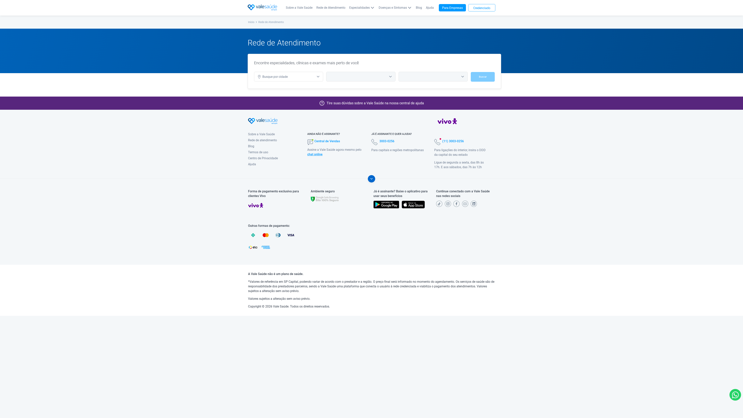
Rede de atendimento (262, 140)
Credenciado (481, 8)
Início (251, 22)
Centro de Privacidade (263, 158)
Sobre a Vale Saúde (299, 7)
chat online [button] (315, 154)
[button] (735, 395)
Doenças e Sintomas (393, 7)
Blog (419, 7)
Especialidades (359, 7)
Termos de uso (258, 152)
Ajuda (430, 7)
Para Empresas (452, 8)
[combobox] (288, 76)
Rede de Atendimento (330, 7)
